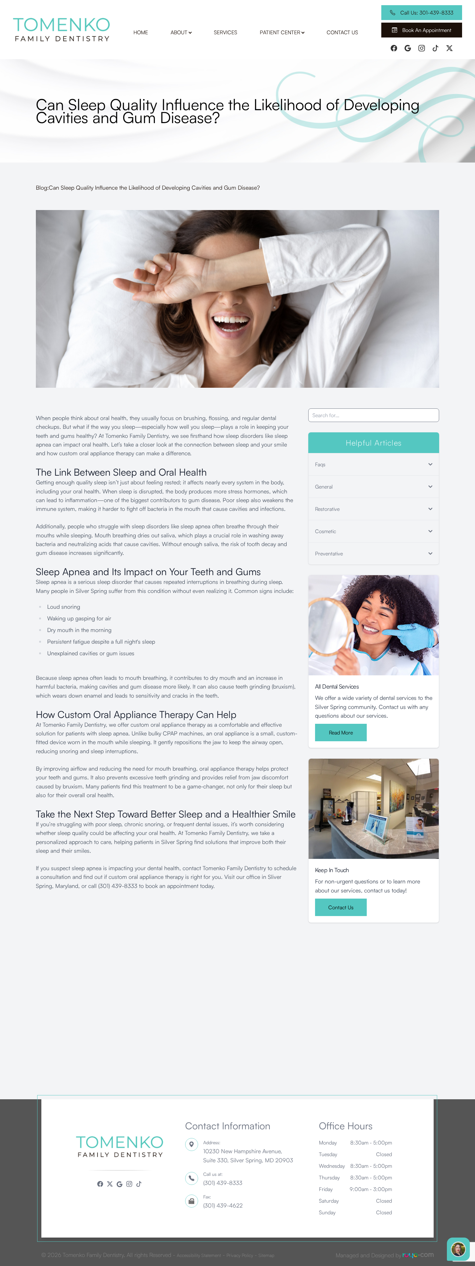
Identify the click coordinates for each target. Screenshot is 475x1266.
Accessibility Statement (199, 1255)
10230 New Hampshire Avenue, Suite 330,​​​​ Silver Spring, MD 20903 (248, 1151)
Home (140, 32)
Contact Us (342, 32)
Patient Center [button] (280, 32)
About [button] (179, 32)
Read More (341, 732)
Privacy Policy (240, 1255)
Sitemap (266, 1255)
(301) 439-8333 (222, 1178)
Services (225, 32)
